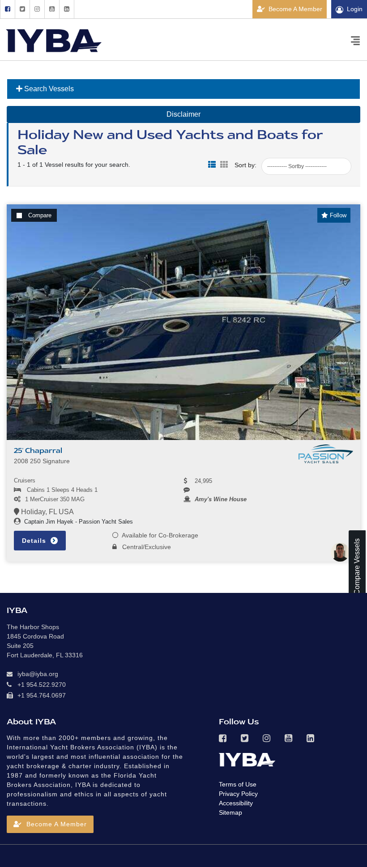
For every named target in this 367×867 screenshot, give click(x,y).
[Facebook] (7, 9)
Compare (39, 215)
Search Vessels (48, 89)
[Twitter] (22, 9)
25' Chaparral (38, 450)
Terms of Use (237, 784)
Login (355, 9)
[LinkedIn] (66, 9)
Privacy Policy (238, 793)
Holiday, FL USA (46, 512)
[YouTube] (51, 9)
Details (35, 540)
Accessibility (236, 803)
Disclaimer (183, 114)
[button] (50, 824)
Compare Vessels (357, 567)
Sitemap (230, 812)
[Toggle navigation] (355, 40)
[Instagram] (37, 9)
